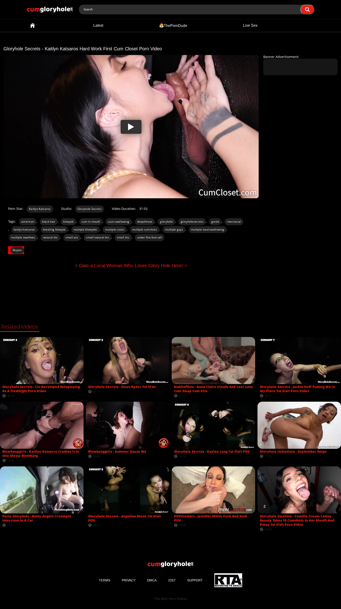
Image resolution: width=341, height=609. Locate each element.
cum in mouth (91, 222)
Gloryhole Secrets (89, 209)
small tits (123, 237)
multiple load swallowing (207, 229)
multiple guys (174, 229)
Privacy (128, 580)
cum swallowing (118, 222)
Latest (98, 25)
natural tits (50, 237)
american (27, 222)
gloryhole (166, 222)
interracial (234, 222)
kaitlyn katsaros (24, 229)
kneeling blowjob (54, 229)
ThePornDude (175, 25)
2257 (172, 580)
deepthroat (144, 222)
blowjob (68, 222)
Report (17, 250)
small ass (72, 237)
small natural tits (97, 237)
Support (195, 580)
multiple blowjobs (85, 229)
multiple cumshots (144, 229)
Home (32, 25)
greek (215, 222)
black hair (48, 222)
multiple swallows (23, 237)
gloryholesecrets (192, 222)
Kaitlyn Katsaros (40, 209)
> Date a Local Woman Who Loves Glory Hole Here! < (131, 265)
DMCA (152, 580)
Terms (104, 580)
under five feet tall (149, 237)
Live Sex (250, 25)
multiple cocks (114, 229)
